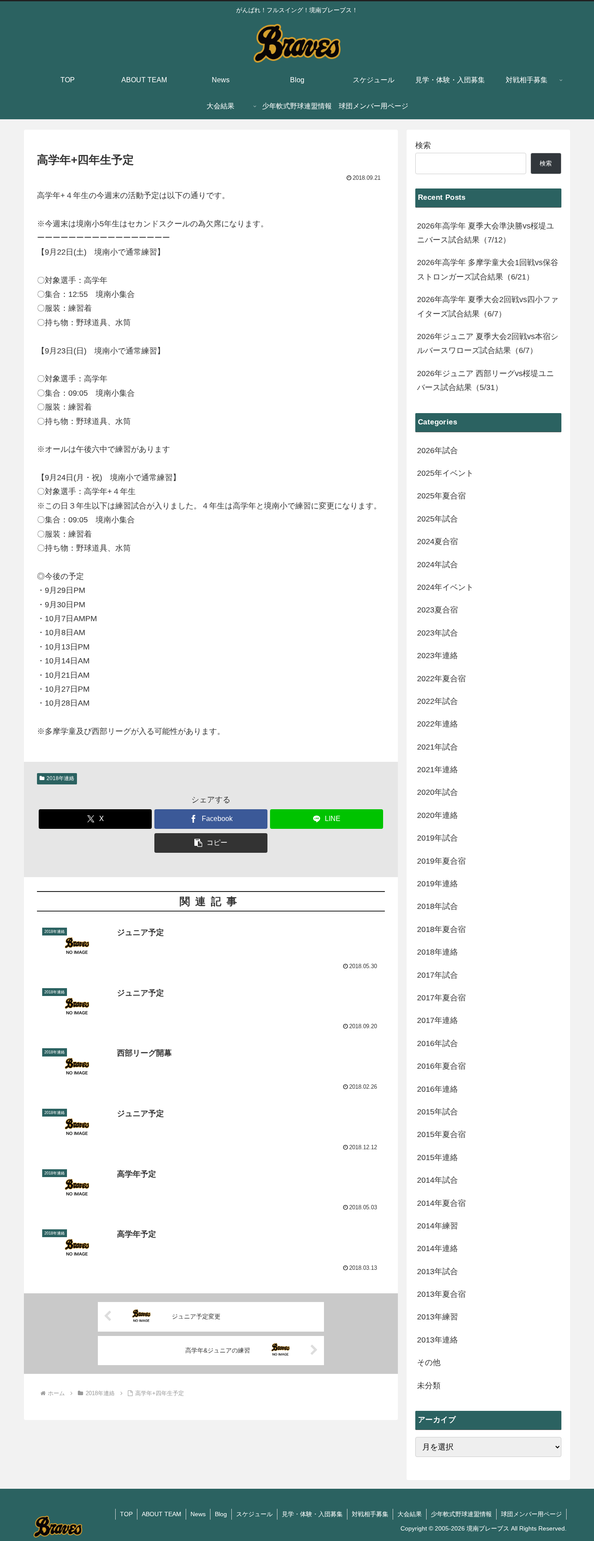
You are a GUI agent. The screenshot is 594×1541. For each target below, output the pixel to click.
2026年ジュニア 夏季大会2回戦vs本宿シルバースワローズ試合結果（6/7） (487, 343)
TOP (126, 1514)
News (198, 1514)
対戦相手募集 (370, 1514)
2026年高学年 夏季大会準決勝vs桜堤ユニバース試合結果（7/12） (485, 233)
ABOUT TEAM (161, 1514)
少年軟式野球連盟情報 (461, 1514)
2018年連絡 (60, 778)
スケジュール (254, 1514)
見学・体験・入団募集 (312, 1514)
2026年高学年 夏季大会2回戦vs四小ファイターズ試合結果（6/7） (487, 306)
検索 (423, 145)
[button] (210, 843)
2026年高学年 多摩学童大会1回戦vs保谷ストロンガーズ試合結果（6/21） (487, 269)
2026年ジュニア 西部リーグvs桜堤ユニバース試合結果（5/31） (485, 380)
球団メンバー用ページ (531, 1514)
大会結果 (409, 1514)
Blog (221, 1514)
